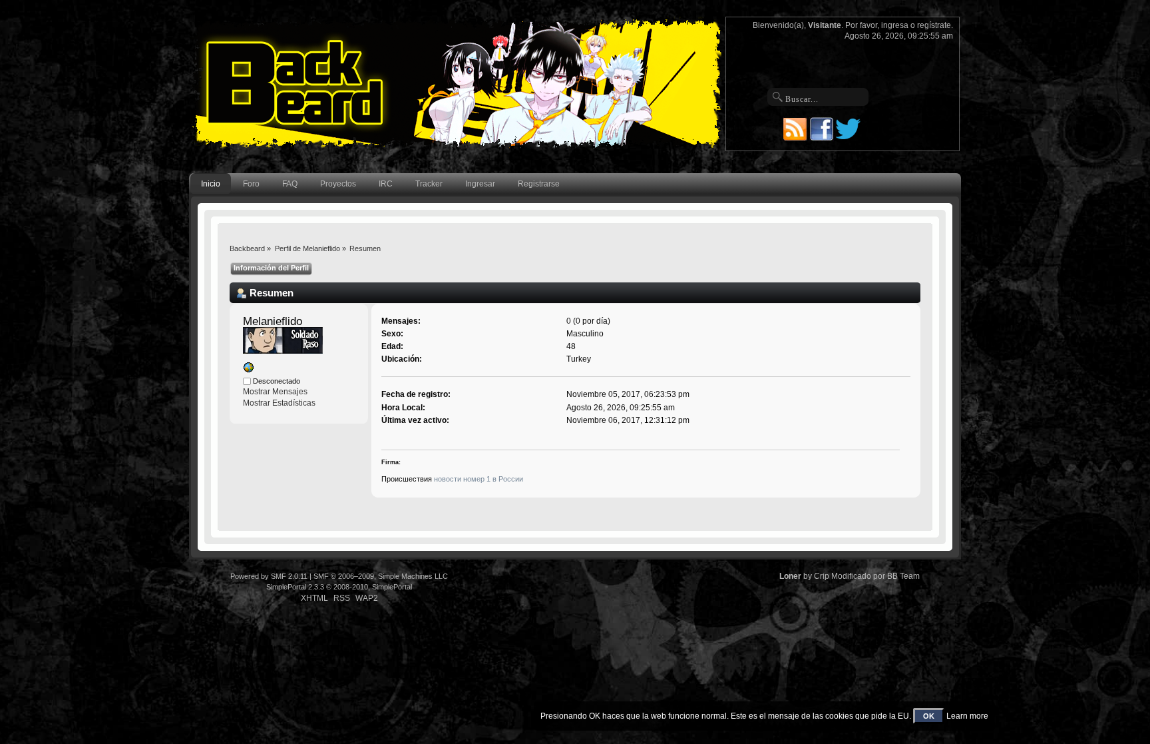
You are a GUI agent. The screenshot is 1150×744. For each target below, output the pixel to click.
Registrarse (539, 183)
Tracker (429, 183)
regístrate (934, 25)
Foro (251, 183)
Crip (821, 576)
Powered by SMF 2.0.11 (268, 576)
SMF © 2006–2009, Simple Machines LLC (380, 576)
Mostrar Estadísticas (279, 403)
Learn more (967, 716)
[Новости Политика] (248, 370)
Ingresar (480, 183)
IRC (386, 183)
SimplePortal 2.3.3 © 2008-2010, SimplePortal (339, 587)
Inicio (210, 183)
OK (928, 716)
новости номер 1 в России (478, 479)
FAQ (289, 183)
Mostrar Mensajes (275, 391)
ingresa (894, 25)
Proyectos (338, 183)
